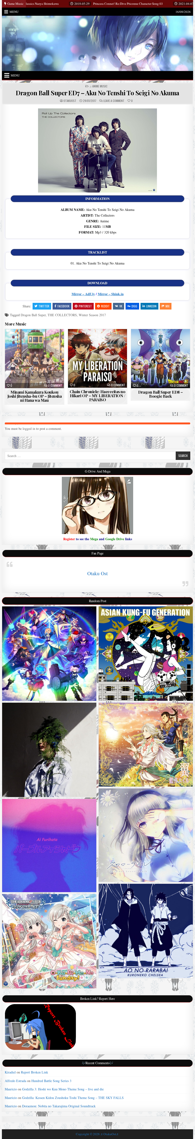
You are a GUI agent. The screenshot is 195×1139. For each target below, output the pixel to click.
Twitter (44, 306)
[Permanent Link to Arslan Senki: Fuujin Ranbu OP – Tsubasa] (146, 745)
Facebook (63, 306)
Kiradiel (10, 1072)
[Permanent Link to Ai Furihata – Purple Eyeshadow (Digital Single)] (49, 845)
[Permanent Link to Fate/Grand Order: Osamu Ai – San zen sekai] (49, 653)
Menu (14, 12)
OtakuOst (69, 100)
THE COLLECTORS (62, 315)
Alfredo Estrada (15, 1080)
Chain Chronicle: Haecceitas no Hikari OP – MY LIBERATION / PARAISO (97, 395)
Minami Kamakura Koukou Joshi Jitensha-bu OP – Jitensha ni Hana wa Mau (34, 396)
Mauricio (11, 1089)
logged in (29, 428)
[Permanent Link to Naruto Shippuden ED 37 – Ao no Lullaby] (146, 931)
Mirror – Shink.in (111, 293)
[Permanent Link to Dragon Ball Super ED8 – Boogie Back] (160, 358)
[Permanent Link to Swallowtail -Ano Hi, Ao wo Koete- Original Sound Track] (146, 835)
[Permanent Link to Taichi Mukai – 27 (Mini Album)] (49, 750)
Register (69, 538)
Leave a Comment (113, 100)
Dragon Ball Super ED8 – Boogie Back (160, 394)
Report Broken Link (34, 1072)
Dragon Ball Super (33, 315)
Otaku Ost (97, 573)
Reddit (105, 306)
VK (120, 306)
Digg (134, 306)
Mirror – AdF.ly (83, 293)
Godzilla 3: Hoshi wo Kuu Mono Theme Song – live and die (63, 1089)
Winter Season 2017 (92, 315)
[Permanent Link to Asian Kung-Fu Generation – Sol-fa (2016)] (146, 653)
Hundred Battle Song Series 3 (51, 1080)
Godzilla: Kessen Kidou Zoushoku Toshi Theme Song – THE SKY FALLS (73, 1097)
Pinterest (85, 306)
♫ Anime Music (98, 86)
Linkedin (151, 306)
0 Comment (55, 385)
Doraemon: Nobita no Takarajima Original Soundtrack (59, 1106)
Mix (168, 306)
